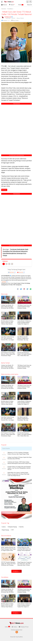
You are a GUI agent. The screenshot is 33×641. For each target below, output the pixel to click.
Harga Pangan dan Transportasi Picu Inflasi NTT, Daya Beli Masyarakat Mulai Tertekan (24, 564)
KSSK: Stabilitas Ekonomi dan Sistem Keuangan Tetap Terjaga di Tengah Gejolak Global (8, 549)
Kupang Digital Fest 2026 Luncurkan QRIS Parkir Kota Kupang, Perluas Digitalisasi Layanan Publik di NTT (24, 549)
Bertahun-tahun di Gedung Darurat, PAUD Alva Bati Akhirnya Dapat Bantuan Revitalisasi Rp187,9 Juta (7, 322)
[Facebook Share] (18, 289)
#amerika (21, 526)
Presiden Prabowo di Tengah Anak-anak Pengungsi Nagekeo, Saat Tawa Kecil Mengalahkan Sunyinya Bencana (19, 468)
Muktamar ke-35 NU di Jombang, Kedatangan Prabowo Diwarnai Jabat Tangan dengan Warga (18, 453)
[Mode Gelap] (27, 1)
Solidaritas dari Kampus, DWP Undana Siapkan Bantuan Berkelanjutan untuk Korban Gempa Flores (19, 462)
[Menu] (2, 1)
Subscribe (21, 272)
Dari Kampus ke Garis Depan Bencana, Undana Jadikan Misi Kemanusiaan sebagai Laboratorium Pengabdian (8, 354)
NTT (13, 530)
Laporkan (4, 281)
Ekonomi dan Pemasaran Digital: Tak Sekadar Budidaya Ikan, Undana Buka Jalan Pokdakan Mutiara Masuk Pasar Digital (24, 354)
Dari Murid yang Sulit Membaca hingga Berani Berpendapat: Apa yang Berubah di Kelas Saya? (22, 338)
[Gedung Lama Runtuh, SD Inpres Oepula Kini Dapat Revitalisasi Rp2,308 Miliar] (8, 300)
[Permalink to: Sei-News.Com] (2, 17)
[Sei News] (9, 2)
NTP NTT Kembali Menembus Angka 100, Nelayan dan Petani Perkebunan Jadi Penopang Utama (8, 564)
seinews (4, 526)
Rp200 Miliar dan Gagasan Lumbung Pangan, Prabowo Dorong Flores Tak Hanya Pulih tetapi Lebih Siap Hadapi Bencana (18, 474)
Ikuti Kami (12, 272)
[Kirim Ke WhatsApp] (30, 289)
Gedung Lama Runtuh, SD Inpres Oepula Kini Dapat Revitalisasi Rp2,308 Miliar (7, 307)
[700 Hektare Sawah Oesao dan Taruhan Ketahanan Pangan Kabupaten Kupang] (24, 300)
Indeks (6, 626)
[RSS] (16, 632)
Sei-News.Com (8, 17)
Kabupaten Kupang (12, 526)
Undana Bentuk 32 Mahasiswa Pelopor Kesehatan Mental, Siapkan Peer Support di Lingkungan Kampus (24, 322)
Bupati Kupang (5, 530)
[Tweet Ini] (21, 289)
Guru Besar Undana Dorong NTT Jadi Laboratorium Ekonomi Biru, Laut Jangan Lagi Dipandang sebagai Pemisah (7, 338)
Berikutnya (4, 190)
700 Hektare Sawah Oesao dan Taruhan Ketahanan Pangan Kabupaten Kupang (24, 307)
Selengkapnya (16, 571)
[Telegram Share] (27, 289)
